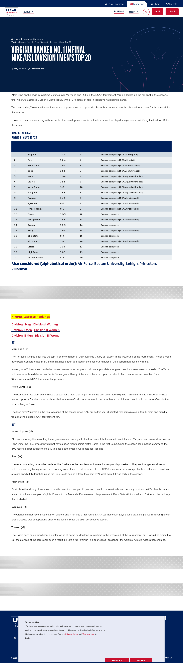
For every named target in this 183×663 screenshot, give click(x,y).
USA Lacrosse (116, 4)
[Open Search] (146, 12)
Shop (157, 4)
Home (17, 39)
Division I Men (21, 324)
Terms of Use (88, 634)
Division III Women (48, 335)
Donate (173, 4)
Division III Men (22, 335)
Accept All (117, 660)
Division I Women (45, 324)
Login (172, 12)
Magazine (138, 4)
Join (157, 12)
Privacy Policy (71, 634)
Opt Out (141, 660)
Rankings (119, 12)
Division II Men (21, 330)
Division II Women (47, 330)
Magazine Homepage (33, 39)
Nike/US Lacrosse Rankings (30, 317)
